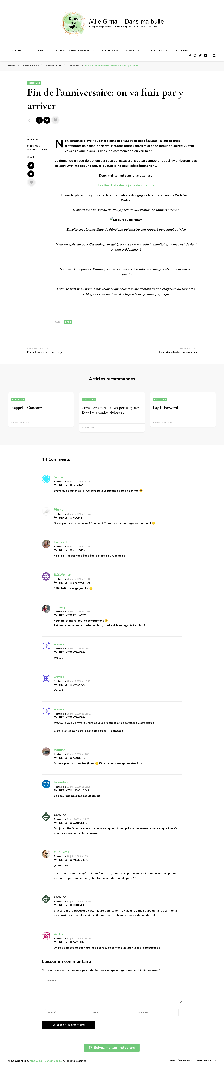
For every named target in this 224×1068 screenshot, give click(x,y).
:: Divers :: (108, 50)
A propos (132, 50)
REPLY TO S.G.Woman (74, 583)
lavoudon (61, 782)
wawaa (59, 644)
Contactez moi (157, 50)
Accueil (17, 50)
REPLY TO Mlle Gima (73, 860)
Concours (34, 83)
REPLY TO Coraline (72, 823)
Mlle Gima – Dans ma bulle (126, 21)
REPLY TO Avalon (71, 942)
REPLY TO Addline (71, 758)
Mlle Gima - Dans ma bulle (46, 1061)
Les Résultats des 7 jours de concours (126, 185)
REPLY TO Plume (70, 518)
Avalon (59, 934)
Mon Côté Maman (181, 1060)
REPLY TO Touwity (72, 615)
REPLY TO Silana (70, 485)
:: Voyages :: (37, 50)
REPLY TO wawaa (71, 652)
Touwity (59, 607)
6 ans (68, 322)
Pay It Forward (165, 407)
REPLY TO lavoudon (73, 790)
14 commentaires (38, 149)
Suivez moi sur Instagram (114, 1047)
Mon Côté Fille (206, 1060)
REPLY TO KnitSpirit (73, 550)
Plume (59, 510)
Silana (58, 477)
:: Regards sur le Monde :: (73, 50)
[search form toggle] (214, 55)
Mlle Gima (33, 139)
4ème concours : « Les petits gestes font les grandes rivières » (110, 410)
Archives (181, 50)
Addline (59, 750)
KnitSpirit (61, 542)
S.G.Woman (62, 575)
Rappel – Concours (27, 407)
